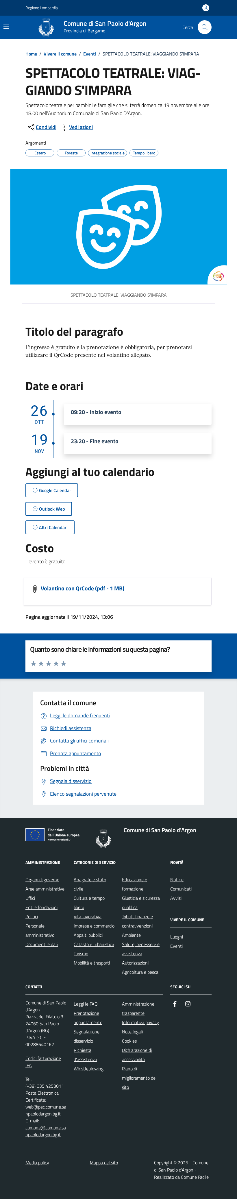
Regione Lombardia (41, 8)
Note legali (132, 1031)
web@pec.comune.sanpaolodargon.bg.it (45, 1110)
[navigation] (6, 26)
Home (31, 53)
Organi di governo (42, 879)
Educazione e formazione (134, 884)
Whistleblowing (88, 1068)
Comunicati (181, 888)
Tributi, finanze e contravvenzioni (137, 921)
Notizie (177, 879)
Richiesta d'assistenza (85, 1055)
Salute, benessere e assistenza (141, 949)
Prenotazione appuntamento (88, 1018)
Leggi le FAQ (86, 1003)
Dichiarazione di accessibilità (137, 1055)
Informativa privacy (140, 1022)
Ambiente (131, 935)
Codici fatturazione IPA (43, 1062)
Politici (31, 916)
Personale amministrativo (39, 930)
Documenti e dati (41, 944)
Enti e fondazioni (41, 907)
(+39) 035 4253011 (44, 1085)
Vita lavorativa (87, 916)
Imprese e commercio (94, 925)
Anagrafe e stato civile (90, 884)
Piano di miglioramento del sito (139, 1078)
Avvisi (176, 898)
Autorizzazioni (135, 962)
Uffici (30, 898)
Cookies (129, 1040)
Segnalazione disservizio (86, 1036)
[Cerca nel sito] (205, 27)
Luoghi (176, 936)
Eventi (89, 53)
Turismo (81, 953)
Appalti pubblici (88, 935)
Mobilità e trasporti (92, 962)
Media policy (37, 1162)
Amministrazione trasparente (138, 1008)
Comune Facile (195, 1177)
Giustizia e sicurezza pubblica (141, 903)
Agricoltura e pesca (140, 972)
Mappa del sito (104, 1162)
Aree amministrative (44, 888)
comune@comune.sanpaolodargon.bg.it (45, 1131)
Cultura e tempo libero (89, 903)
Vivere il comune (60, 53)
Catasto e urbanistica (94, 944)
